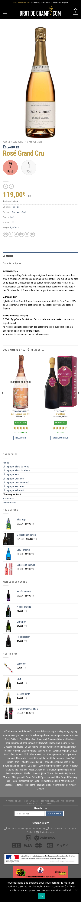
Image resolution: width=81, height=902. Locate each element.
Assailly (58, 731)
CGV (26, 801)
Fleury (50, 754)
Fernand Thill (22, 754)
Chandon (41, 739)
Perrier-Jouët (21, 412)
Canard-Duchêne (27, 739)
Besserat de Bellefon (31, 735)
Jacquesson (58, 758)
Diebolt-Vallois (29, 750)
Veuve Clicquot (60, 784)
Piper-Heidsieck (48, 777)
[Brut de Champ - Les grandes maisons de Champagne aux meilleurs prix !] (40, 12)
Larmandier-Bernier (61, 762)
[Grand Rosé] (60, 382)
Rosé (12, 217)
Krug (17, 762)
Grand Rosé (60, 414)
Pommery (72, 777)
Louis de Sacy (54, 765)
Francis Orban (61, 754)
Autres (6, 462)
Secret (71, 781)
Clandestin (54, 743)
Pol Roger (62, 777)
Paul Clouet (47, 773)
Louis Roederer (70, 765)
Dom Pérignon (44, 750)
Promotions (8, 498)
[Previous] (3, 400)
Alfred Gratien (10, 731)
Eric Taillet (9, 754)
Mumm (62, 769)
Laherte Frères (27, 762)
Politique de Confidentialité (41, 803)
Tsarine (40, 784)
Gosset (60, 412)
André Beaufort (26, 731)
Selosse (8, 784)
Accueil (6, 142)
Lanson (47, 762)
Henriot (31, 758)
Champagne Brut (11, 474)
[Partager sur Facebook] (10, 234)
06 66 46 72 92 (61, 828)
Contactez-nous (47, 832)
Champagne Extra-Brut (13, 486)
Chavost (43, 743)
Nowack (37, 773)
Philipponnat (18, 777)
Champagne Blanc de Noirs (16, 466)
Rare (8, 781)
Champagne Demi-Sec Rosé (16, 482)
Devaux (72, 746)
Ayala (73, 731)
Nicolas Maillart (23, 773)
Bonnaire (74, 735)
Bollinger (63, 735)
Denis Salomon (54, 746)
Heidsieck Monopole (16, 758)
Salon (52, 781)
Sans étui (16, 207)
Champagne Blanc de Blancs (16, 470)
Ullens (48, 784)
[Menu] (5, 12)
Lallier (39, 762)
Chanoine (52, 739)
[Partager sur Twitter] (16, 234)
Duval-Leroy (58, 750)
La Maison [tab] (8, 255)
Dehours (19, 746)
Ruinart (44, 781)
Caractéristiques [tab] (12, 263)
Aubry (66, 731)
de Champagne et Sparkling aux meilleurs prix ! (40, 3)
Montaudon (52, 769)
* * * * (13, 222)
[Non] (76, 891)
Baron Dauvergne (11, 735)
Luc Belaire (13, 769)
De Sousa (29, 746)
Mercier (23, 769)
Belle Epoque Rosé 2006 (20, 414)
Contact (70, 801)
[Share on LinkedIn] (32, 234)
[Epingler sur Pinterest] (26, 234)
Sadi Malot (61, 781)
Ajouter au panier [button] (60, 438)
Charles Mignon (13, 743)
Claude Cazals (67, 743)
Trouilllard (30, 784)
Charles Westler (29, 743)
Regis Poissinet (19, 781)
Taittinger (18, 784)
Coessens (9, 746)
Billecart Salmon (50, 735)
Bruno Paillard (11, 739)
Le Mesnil (32, 765)
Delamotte (40, 746)
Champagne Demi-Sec (13, 478)
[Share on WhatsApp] (5, 234)
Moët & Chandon (37, 769)
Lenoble (43, 765)
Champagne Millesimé (13, 490)
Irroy (39, 758)
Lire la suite (20, 438)
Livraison (34, 801)
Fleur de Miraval (37, 754)
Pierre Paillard (32, 777)
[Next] (78, 400)
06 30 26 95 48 (19, 828)
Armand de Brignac (43, 731)
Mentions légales (50, 801)
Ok (41, 895)
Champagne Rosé (34, 142)
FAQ (62, 801)
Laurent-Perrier (19, 765)
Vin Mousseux (9, 502)
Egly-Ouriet (18, 142)
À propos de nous (14, 801)
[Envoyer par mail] (21, 234)
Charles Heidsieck (67, 739)
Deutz (65, 746)
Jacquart (47, 758)
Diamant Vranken (12, 750)
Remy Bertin (33, 781)
